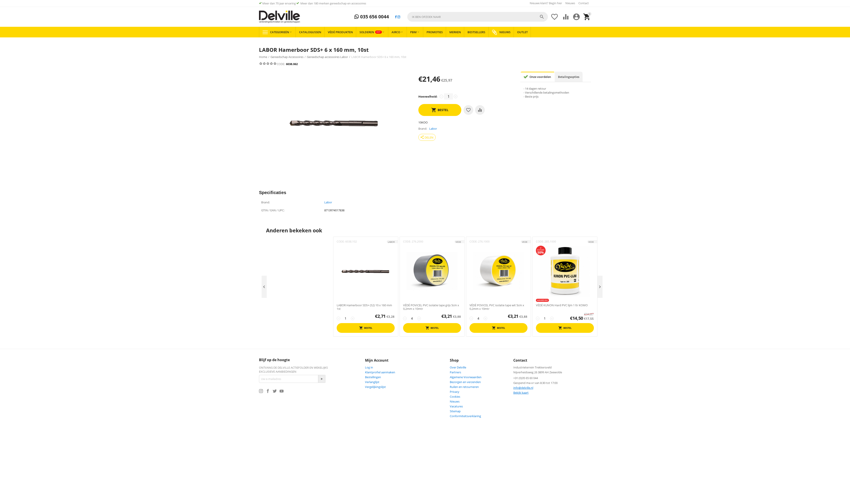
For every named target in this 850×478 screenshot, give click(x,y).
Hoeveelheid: (427, 96)
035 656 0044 (374, 17)
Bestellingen (373, 377)
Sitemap (455, 411)
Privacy (454, 392)
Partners (455, 372)
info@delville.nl (523, 388)
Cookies (455, 397)
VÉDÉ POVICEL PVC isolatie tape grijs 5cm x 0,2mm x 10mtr (431, 307)
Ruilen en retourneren (464, 387)
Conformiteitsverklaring (465, 416)
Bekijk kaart (521, 393)
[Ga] (321, 379)
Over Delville (458, 367)
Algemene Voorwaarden (465, 377)
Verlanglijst (372, 382)
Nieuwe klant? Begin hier (546, 3)
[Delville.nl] (279, 17)
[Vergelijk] (480, 110)
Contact (583, 3)
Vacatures (456, 406)
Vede (458, 241)
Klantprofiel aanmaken (380, 372)
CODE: (281, 64)
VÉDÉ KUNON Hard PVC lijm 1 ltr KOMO (562, 305)
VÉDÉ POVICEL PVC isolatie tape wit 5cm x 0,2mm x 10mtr (496, 307)
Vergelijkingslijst (375, 387)
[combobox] (477, 17)
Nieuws (570, 3)
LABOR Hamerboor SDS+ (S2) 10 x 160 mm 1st (364, 307)
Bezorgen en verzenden (465, 382)
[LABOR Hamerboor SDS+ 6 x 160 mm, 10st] (334, 122)
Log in (369, 367)
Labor (328, 202)
